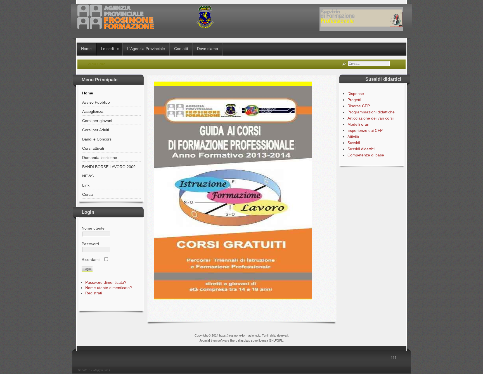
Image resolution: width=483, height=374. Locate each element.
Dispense (355, 93)
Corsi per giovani (97, 120)
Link (85, 185)
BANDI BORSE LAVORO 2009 (109, 167)
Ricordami (91, 259)
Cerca (87, 194)
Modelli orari (358, 124)
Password (90, 244)
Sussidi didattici (361, 149)
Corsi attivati (93, 148)
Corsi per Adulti (95, 130)
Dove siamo (207, 48)
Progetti (354, 99)
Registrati (93, 293)
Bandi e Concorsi (97, 139)
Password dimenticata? (105, 282)
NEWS (88, 176)
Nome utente (93, 228)
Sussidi (353, 142)
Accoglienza (92, 111)
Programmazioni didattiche (371, 112)
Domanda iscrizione (99, 157)
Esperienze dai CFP (365, 130)
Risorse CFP (358, 106)
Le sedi (107, 48)
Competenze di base (365, 155)
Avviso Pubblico (96, 102)
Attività (353, 136)
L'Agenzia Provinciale (146, 48)
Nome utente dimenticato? (108, 287)
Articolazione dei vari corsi (370, 118)
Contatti (181, 48)
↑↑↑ (394, 357)
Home (86, 48)
